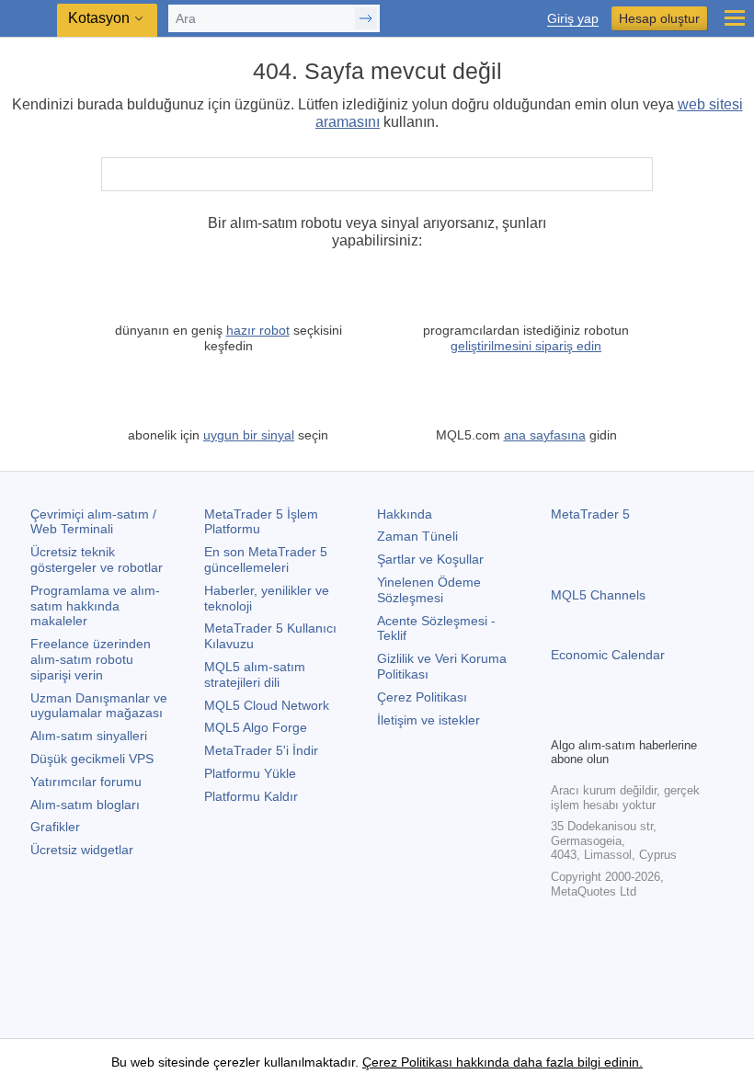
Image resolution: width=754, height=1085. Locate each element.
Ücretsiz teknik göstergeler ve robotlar (96, 559)
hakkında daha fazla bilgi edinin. (547, 1062)
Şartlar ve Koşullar (430, 559)
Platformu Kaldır (251, 796)
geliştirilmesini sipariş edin (526, 345)
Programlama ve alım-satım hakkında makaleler (95, 606)
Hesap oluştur (659, 18)
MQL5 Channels (598, 595)
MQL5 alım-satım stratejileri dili (254, 674)
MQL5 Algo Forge (255, 727)
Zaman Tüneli (417, 536)
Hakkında (404, 514)
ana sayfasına (545, 435)
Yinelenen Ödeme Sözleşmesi (429, 590)
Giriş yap (573, 19)
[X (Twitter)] (621, 720)
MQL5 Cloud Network (266, 705)
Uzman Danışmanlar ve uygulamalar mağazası (98, 706)
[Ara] (637, 174)
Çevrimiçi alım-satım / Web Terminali (93, 522)
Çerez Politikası (422, 697)
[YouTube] (650, 720)
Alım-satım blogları (85, 804)
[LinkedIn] (679, 720)
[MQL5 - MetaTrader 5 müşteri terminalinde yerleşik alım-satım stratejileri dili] (28, 19)
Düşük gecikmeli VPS (92, 758)
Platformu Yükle (250, 773)
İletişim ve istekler (428, 720)
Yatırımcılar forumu (86, 781)
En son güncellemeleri (265, 559)
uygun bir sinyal (248, 435)
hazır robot (258, 330)
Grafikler (55, 826)
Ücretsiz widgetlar (81, 849)
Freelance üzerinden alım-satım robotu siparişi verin (90, 659)
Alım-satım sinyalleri (88, 735)
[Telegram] (591, 720)
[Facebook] (562, 720)
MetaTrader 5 (590, 514)
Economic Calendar (608, 654)
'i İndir (261, 750)
